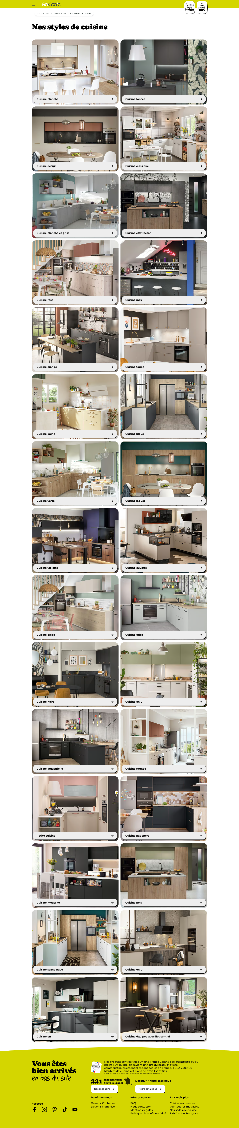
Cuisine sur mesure (182, 1103)
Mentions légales (141, 1110)
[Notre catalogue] (150, 1091)
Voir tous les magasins (184, 1106)
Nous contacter (140, 1106)
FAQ (133, 1103)
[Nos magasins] (104, 1091)
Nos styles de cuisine (183, 1110)
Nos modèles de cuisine (54, 13)
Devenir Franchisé (103, 1106)
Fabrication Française (184, 1113)
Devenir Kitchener (103, 1103)
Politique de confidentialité (148, 1113)
